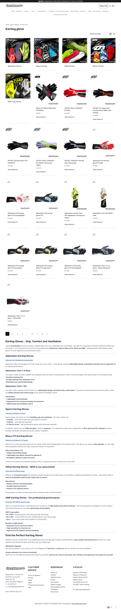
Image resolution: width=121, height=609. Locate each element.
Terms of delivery (34, 575)
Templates (54, 589)
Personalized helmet (58, 587)
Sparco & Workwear (80, 572)
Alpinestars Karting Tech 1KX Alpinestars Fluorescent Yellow (74, 215)
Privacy (30, 578)
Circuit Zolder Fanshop (62, 11)
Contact (53, 575)
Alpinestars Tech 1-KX (16, 386)
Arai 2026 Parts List (80, 582)
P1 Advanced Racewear (81, 589)
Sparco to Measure (80, 575)
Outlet (89, 11)
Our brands (55, 582)
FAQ (29, 587)
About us (54, 572)
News (30, 583)
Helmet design (56, 584)
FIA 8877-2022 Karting (81, 584)
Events (53, 580)
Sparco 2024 (77, 580)
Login (30, 580)
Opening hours (56, 577)
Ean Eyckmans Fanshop (60, 14)
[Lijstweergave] (114, 34)
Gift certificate (97, 11)
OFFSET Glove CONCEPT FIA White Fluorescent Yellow (45, 163)
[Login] (110, 6)
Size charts (55, 592)
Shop (12, 11)
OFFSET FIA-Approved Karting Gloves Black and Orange (102, 110)
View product (41, 117)
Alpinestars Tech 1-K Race (17, 370)
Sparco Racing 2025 (80, 577)
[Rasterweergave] (110, 34)
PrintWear (51, 11)
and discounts (39, 585)
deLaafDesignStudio (79, 603)
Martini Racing (75, 11)
